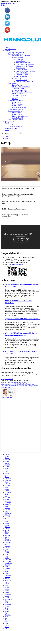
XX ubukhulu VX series (19, 90)
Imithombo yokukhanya (15, 54)
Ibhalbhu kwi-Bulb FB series (24, 66)
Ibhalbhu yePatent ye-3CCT (24, 81)
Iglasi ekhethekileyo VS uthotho (22, 92)
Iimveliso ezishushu (13, 382)
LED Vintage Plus (13, 83)
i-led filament (20, 386)
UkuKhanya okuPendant (15, 100)
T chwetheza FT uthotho (23, 62)
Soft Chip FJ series (21, 76)
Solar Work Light (17, 118)
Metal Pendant (16, 106)
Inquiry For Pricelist (7, 379)
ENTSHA (15, 99)
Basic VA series (17, 85)
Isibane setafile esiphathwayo (17, 109)
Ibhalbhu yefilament (18, 57)
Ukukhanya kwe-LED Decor (21, 56)
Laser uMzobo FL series (23, 73)
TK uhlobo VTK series (19, 95)
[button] (20, 239)
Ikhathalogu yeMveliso (15, 126)
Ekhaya (7, 47)
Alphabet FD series (22, 69)
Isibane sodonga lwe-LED (9, 384)
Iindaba (7, 130)
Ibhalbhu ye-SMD (17, 78)
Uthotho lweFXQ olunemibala (25, 64)
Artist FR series (20, 68)
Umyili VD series (17, 93)
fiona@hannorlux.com (8, 3)
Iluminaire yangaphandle (15, 119)
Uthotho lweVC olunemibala (21, 87)
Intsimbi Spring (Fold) (19, 107)
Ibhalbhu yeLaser (28, 384)
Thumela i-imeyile (6, 398)
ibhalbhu (20, 384)
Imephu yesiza (24, 382)
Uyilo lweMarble (17, 102)
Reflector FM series (22, 74)
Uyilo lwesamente (17, 104)
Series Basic (19, 59)
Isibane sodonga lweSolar (20, 116)
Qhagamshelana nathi (11, 128)
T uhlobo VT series (18, 88)
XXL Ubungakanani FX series (25, 71)
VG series (15, 97)
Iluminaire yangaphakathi (16, 52)
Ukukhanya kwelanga (15, 111)
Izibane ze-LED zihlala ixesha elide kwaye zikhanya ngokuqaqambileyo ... (21, 334)
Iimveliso (7, 50)
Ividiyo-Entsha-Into (10, 49)
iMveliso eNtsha (9, 121)
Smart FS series (20, 61)
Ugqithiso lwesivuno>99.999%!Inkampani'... (22, 319)
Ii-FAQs (10, 124)
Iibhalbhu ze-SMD (21, 80)
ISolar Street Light (17, 114)
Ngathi (7, 123)
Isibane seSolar (16, 112)
